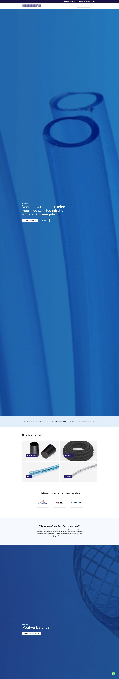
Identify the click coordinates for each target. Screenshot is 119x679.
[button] (96, 5)
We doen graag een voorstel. (90, 1)
